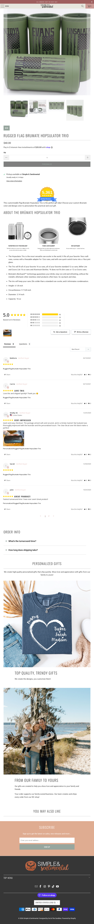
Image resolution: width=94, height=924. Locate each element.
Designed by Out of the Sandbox (50, 918)
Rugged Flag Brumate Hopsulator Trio (17, 369)
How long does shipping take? (23, 550)
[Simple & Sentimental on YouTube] (57, 886)
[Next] (89, 52)
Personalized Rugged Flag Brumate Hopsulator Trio (22, 448)
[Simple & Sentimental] (47, 6)
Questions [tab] (23, 344)
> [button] (53, 516)
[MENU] (1, 6)
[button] (85, 375)
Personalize (47, 164)
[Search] (82, 6)
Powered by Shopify (69, 918)
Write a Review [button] (82, 332)
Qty (5, 152)
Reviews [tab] (7, 344)
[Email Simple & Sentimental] (36, 886)
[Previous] (5, 52)
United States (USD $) (45, 903)
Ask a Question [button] (61, 332)
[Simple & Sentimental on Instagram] (45, 886)
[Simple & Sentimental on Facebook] (40, 886)
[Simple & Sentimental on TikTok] (53, 886)
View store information (14, 181)
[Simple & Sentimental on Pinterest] (49, 886)
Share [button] (8, 375)
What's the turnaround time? (22, 541)
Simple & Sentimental (31, 918)
